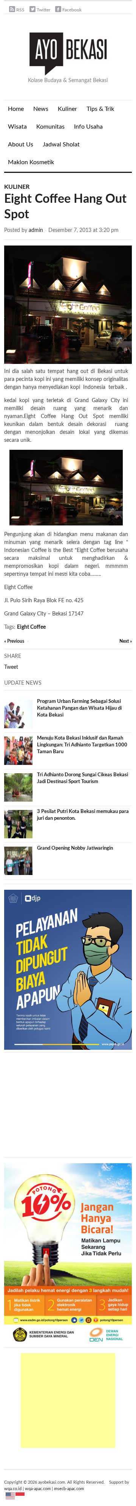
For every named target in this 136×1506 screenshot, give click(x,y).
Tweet (11, 667)
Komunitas (50, 127)
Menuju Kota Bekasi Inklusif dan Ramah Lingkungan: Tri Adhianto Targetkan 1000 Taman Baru (82, 745)
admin (36, 230)
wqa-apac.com (38, 1489)
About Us (20, 144)
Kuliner (67, 109)
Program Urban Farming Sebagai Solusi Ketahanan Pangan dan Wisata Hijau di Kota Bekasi (79, 708)
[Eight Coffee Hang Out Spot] (68, 304)
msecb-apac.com (69, 1489)
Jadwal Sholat (61, 144)
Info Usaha (88, 127)
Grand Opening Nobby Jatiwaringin (75, 848)
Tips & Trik (100, 109)
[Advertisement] (68, 1400)
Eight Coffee (31, 627)
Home (16, 109)
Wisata (17, 127)
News (38, 112)
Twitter (43, 10)
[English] (10, 1495)
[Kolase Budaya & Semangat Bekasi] (68, 53)
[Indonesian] (20, 1495)
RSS (20, 10)
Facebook (72, 10)
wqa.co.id (13, 1489)
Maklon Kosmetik (29, 165)
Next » (125, 641)
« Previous (14, 641)
